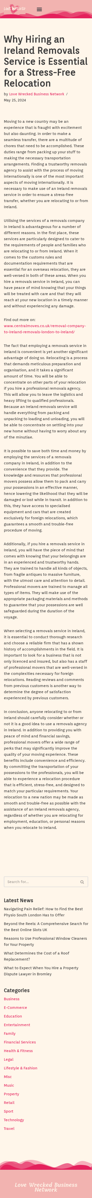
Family (10, 1033)
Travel (9, 1128)
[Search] (82, 881)
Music (9, 1085)
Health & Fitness (18, 1051)
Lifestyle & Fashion (20, 1068)
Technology (14, 1120)
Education (13, 1016)
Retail (9, 1102)
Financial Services (20, 1042)
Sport (8, 1111)
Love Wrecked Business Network (36, 94)
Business (11, 999)
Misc (8, 1076)
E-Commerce (15, 1007)
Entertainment (17, 1025)
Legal (8, 1059)
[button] (39, 9)
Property (11, 1094)
